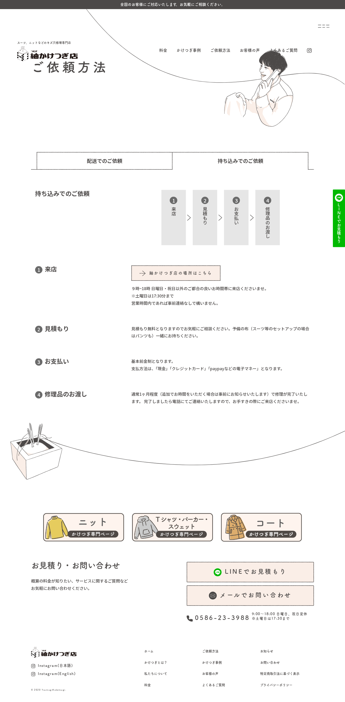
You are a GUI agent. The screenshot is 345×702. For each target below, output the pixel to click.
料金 (163, 50)
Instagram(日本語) (55, 665)
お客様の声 (250, 50)
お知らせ (266, 651)
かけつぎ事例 (189, 50)
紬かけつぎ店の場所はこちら (180, 273)
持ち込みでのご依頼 (240, 160)
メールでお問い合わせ (256, 595)
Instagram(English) (57, 673)
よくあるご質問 (283, 50)
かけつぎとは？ (155, 662)
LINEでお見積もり (256, 571)
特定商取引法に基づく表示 (280, 673)
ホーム (149, 651)
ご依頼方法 (220, 50)
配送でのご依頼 (104, 160)
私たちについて (155, 673)
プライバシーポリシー (276, 685)
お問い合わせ (270, 662)
